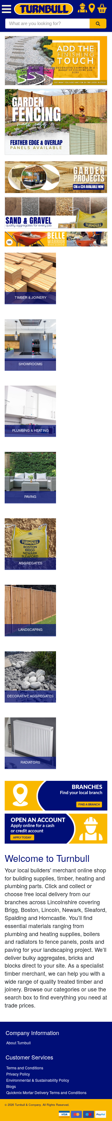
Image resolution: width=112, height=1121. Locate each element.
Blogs (11, 1086)
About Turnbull (18, 1042)
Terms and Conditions (24, 1067)
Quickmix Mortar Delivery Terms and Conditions (46, 1092)
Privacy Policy (18, 1073)
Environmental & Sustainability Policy (37, 1080)
